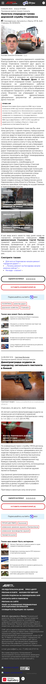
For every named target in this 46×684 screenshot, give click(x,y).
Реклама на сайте (10, 602)
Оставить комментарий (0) (23, 287)
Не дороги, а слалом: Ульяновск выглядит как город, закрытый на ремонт (25, 324)
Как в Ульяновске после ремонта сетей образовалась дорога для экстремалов (23, 331)
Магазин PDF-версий (28, 592)
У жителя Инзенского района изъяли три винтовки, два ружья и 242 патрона (24, 572)
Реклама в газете (9, 592)
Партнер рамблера (31, 673)
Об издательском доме (13, 589)
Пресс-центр (31, 589)
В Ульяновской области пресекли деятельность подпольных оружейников (26, 566)
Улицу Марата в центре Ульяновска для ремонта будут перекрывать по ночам (26, 345)
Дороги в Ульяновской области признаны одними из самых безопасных (24, 318)
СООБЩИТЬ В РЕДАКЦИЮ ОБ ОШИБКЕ (18, 610)
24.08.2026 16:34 (7, 357)
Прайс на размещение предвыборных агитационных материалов (19, 606)
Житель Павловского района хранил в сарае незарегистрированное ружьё (25, 545)
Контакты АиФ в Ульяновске (15, 599)
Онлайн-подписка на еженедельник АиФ (21, 595)
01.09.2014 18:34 (7, 9)
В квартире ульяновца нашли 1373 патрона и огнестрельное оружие (25, 552)
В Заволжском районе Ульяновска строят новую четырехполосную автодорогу (26, 338)
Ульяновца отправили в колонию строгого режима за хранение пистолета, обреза (24, 559)
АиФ (25, 55)
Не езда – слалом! (13, 270)
